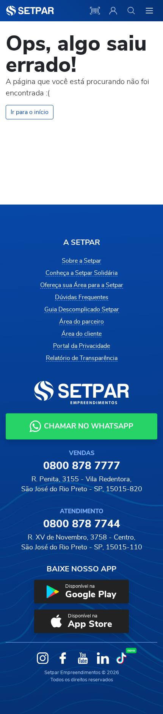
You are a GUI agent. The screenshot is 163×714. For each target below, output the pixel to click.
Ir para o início (30, 112)
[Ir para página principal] (30, 11)
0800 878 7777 (81, 466)
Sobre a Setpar (81, 261)
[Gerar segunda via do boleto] (94, 10)
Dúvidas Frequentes (81, 297)
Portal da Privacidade (81, 346)
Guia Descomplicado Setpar (81, 309)
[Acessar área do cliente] (113, 10)
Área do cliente (81, 334)
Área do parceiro (81, 322)
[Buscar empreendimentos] (131, 10)
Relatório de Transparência (82, 358)
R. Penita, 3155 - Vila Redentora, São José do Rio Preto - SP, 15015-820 (81, 484)
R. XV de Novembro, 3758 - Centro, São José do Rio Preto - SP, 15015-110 (81, 542)
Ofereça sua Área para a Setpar (81, 285)
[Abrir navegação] (149, 10)
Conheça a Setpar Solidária (81, 273)
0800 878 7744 (81, 524)
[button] (81, 591)
